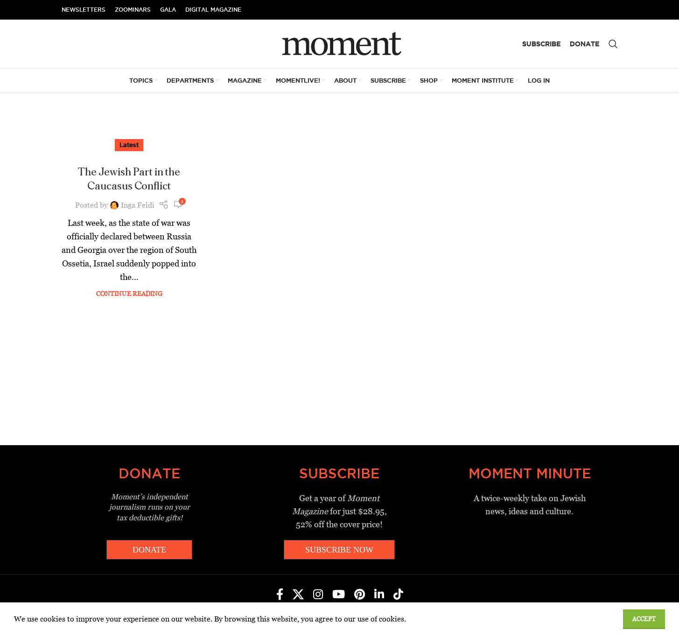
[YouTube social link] (339, 595)
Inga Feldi (137, 205)
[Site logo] (339, 43)
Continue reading (129, 293)
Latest (129, 144)
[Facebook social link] (280, 595)
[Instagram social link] (318, 595)
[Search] (613, 44)
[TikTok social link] (398, 595)
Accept (644, 618)
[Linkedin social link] (379, 595)
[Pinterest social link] (360, 595)
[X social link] (298, 595)
